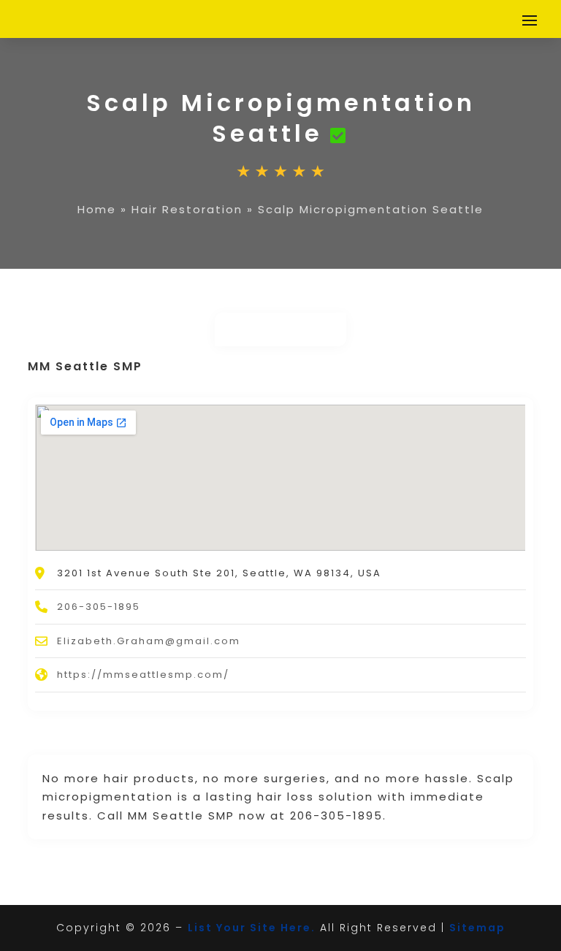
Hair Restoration (187, 209)
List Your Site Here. (252, 927)
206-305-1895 (98, 607)
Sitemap (477, 927)
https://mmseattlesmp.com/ (143, 674)
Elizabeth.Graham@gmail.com (148, 641)
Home (96, 209)
